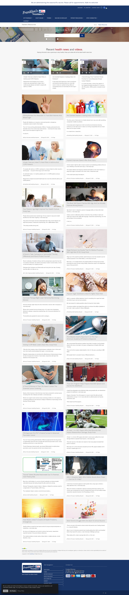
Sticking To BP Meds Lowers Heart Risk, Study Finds (40, 345)
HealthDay (31, 554)
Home (95, 24)
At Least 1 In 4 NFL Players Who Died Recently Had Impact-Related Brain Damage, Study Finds (84, 431)
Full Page (53, 137)
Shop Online (39, 18)
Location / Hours (96, 7)
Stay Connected (91, 18)
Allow (5, 590)
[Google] (104, 7)
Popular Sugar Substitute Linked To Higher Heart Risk (85, 294)
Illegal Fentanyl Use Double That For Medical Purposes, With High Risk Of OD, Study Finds (85, 251)
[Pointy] (106, 8)
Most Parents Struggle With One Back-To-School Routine (86, 521)
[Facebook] (101, 7)
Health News (51, 39)
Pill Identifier (87, 7)
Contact (26, 21)
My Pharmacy (27, 18)
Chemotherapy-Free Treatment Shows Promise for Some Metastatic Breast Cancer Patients (92, 79)
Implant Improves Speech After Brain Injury (81, 160)
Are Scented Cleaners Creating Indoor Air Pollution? (84, 115)
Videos (61, 39)
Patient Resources (77, 18)
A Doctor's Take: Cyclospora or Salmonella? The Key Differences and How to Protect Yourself (40, 255)
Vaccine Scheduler (61, 18)
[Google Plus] (106, 593)
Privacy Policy (21, 590)
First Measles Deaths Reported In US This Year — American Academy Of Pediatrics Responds (83, 338)
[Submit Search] (82, 35)
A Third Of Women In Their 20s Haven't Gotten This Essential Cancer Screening (40, 387)
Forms (49, 18)
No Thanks (13, 590)
